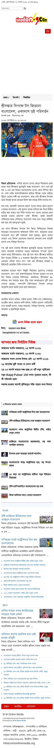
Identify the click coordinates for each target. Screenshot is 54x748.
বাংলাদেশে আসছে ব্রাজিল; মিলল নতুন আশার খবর (21, 655)
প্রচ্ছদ (5, 97)
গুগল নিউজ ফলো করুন (30, 322)
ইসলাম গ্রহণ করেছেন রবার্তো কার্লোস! (17, 569)
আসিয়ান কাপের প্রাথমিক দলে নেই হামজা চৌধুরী (18, 636)
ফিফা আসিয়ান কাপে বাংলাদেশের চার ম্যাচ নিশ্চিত (21, 679)
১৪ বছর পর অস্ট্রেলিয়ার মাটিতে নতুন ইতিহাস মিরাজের (22, 577)
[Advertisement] (27, 64)
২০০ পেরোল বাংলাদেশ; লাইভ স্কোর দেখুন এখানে (21, 593)
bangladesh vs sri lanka (16, 332)
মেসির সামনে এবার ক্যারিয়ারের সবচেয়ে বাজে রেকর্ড (17, 612)
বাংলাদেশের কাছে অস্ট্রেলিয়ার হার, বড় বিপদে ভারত (21, 573)
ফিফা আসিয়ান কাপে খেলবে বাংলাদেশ (17, 585)
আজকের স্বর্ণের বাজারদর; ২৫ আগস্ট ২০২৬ (21, 348)
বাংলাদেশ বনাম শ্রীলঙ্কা (17, 328)
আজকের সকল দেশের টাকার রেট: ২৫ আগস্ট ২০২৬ (24, 359)
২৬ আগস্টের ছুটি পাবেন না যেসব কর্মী (18, 364)
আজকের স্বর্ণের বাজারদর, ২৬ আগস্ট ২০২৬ (21, 353)
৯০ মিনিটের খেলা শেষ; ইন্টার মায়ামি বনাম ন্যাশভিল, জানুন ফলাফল (27, 698)
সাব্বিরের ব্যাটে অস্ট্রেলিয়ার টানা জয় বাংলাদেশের (19, 541)
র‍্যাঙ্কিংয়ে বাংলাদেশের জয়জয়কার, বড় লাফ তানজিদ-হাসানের (24, 565)
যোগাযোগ (31, 706)
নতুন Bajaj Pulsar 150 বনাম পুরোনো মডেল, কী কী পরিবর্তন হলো (26, 377)
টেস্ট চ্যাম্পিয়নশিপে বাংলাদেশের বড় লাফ (17, 581)
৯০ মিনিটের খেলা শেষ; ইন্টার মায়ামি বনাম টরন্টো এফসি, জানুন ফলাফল (26, 673)
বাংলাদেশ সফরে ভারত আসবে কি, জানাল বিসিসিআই (22, 589)
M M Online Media (19, 721)
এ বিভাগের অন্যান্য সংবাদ (12, 404)
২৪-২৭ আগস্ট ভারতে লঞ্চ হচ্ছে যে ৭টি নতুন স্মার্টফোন (25, 369)
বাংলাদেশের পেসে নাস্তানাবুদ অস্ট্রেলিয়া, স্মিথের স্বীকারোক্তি (24, 597)
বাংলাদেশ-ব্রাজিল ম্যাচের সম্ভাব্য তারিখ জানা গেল (20, 659)
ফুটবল (5, 605)
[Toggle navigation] (48, 31)
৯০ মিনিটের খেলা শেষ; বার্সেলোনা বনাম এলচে (20, 663)
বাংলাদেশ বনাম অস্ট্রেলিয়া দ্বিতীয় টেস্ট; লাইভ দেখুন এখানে (23, 561)
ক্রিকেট (15, 97)
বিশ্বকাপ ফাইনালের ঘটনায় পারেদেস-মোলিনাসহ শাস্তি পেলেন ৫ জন (27, 682)
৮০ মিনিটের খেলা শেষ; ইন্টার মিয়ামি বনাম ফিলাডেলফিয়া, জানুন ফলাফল (26, 688)
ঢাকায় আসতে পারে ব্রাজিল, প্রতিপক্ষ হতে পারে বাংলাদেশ (23, 667)
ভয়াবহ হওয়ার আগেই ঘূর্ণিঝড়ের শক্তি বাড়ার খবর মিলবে (26, 384)
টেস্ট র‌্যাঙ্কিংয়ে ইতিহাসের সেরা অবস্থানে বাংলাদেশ (16, 517)
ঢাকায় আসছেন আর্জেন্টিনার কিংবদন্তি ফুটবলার (20, 694)
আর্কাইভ (17, 706)
